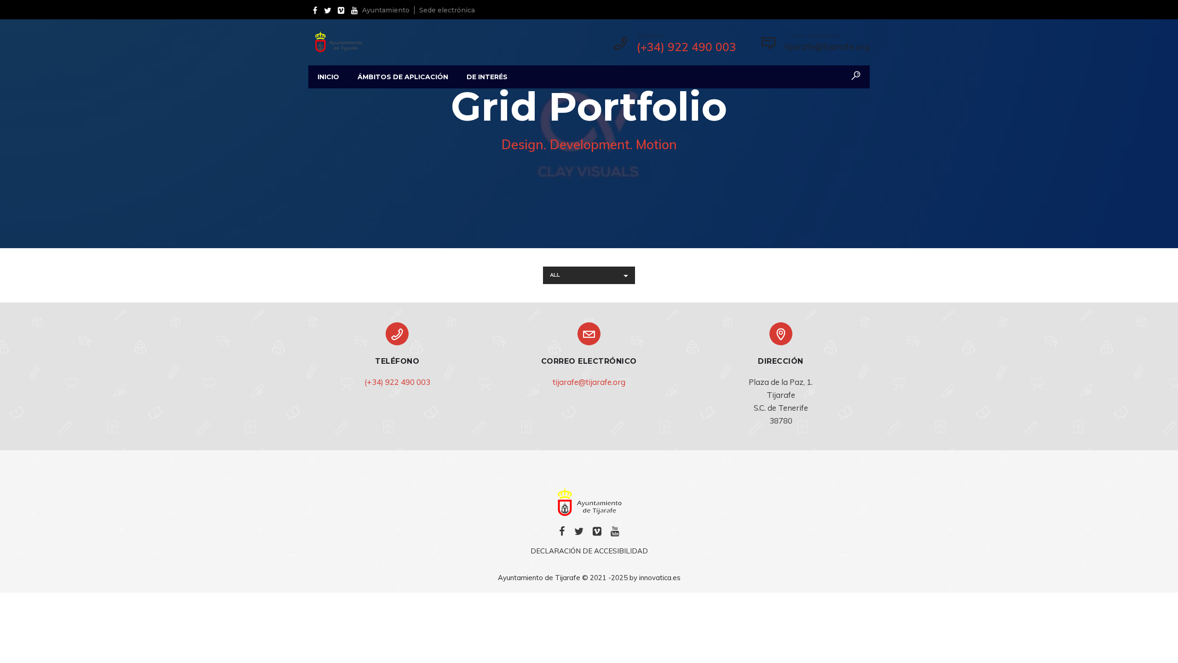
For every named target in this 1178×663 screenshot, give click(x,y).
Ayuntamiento (386, 10)
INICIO (328, 77)
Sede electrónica (447, 10)
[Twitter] (329, 10)
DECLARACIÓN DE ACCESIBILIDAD (589, 551)
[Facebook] (317, 10)
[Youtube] (356, 10)
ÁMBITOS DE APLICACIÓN (403, 77)
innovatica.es (660, 577)
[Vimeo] (343, 10)
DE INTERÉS (487, 77)
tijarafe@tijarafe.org (827, 46)
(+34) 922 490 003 (397, 382)
